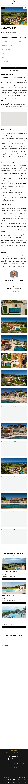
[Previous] (2, 15)
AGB (17, 763)
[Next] (25, 15)
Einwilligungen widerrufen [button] (14, 774)
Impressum (6, 763)
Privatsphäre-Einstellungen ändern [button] (14, 767)
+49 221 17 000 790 (14, 70)
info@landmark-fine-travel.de (10, 779)
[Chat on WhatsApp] (8, 781)
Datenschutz (12, 763)
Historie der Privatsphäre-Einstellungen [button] (14, 771)
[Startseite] (14, 2)
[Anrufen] (3, 781)
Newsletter (22, 763)
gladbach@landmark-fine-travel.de (15, 292)
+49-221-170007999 (15, 291)
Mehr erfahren (14, 579)
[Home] (14, 781)
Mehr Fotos (25, 8)
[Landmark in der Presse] (14, 641)
